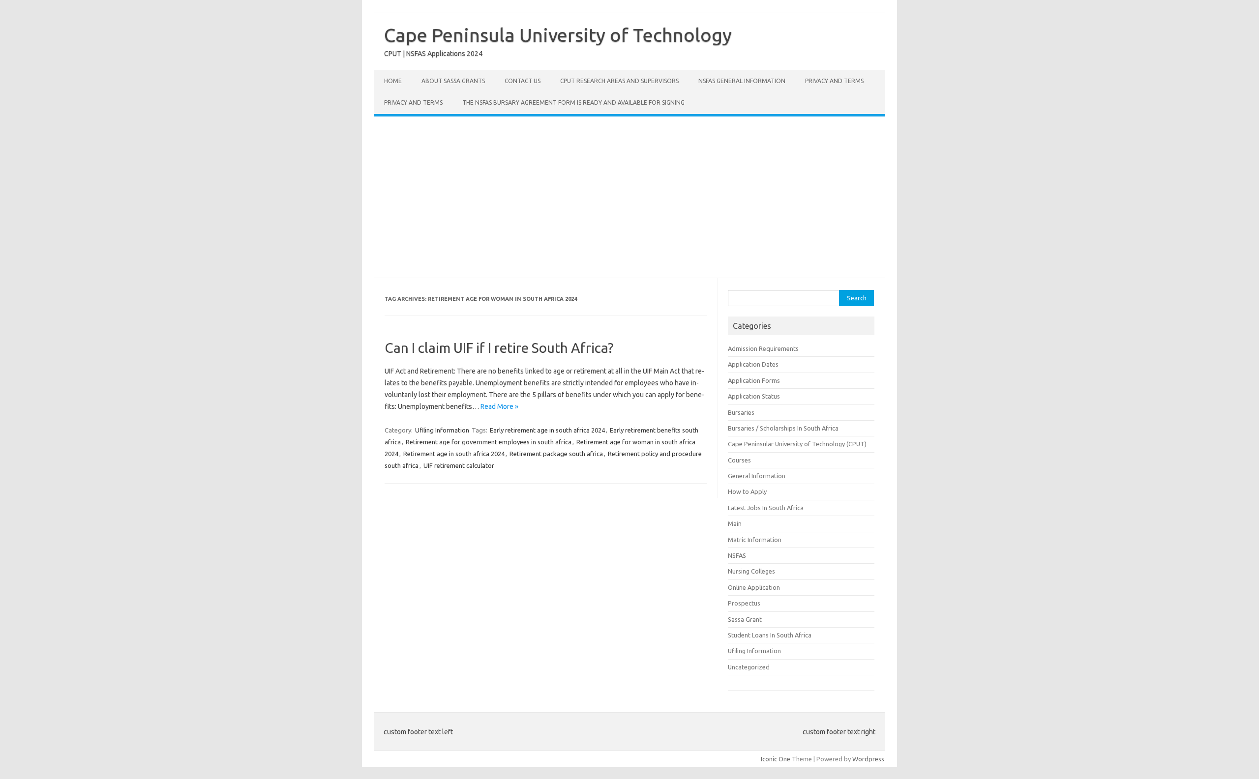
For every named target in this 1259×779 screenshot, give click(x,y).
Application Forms (754, 380)
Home (393, 81)
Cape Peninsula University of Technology (558, 35)
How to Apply (747, 491)
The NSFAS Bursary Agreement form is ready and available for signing (573, 102)
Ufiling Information (442, 430)
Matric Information (754, 539)
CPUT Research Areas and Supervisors (619, 81)
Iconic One (775, 758)
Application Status (754, 396)
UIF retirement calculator (458, 465)
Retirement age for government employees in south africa (488, 441)
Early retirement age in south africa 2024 (547, 430)
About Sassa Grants (453, 81)
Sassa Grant (745, 619)
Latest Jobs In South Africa (766, 507)
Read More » (499, 406)
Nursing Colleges (751, 571)
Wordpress (868, 758)
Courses (739, 460)
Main (735, 523)
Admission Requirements (763, 348)
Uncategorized (749, 667)
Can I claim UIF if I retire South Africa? (499, 347)
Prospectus (744, 603)
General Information (756, 475)
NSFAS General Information (741, 81)
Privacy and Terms (834, 81)
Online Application (754, 587)
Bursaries (741, 412)
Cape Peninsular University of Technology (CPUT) (797, 443)
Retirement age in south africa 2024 (454, 453)
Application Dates (753, 364)
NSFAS (737, 555)
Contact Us (522, 81)
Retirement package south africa (556, 453)
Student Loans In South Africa (769, 635)
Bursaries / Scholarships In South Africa (783, 428)
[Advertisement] (629, 197)
